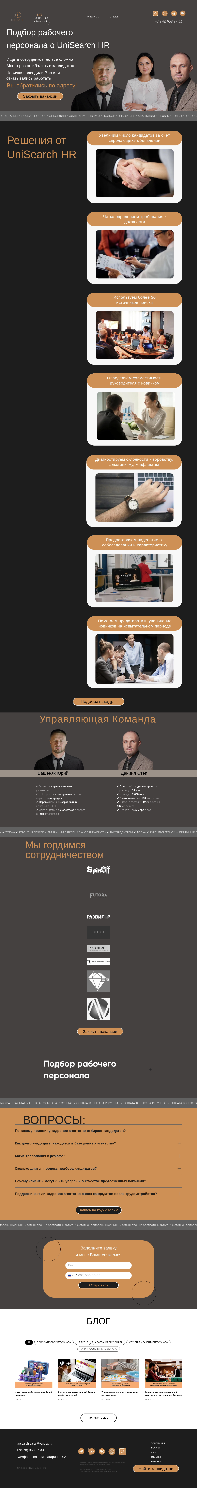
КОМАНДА (156, 1461)
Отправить (98, 1285)
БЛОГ (154, 1452)
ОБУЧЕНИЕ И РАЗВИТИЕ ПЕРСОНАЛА (148, 1342)
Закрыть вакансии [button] (40, 96)
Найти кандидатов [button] (156, 1468)
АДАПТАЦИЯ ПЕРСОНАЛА (108, 1342)
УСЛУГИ (155, 1448)
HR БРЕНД (83, 1342)
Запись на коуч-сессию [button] (99, 1210)
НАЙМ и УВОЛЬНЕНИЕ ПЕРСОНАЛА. (98, 1348)
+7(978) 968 (25, 1450)
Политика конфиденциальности (31, 1468)
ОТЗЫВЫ (156, 1457)
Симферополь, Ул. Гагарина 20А (41, 1457)
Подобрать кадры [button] (99, 701)
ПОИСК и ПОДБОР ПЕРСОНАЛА (54, 1342)
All (29, 1342)
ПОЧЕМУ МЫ (158, 1443)
